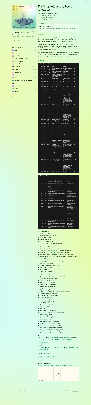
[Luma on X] (67, 390)
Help (25, 390)
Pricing (21, 390)
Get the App (75, 390)
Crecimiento (41, 347)
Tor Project (49, 347)
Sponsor (40, 356)
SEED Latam (42, 349)
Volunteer (48, 356)
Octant (60, 337)
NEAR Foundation (52, 337)
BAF (48, 349)
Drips (47, 339)
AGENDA (41, 60)
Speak (54, 356)
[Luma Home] (2, 2)
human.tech (54, 250)
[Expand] (24, 38)
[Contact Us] (70, 390)
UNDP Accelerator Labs (71, 347)
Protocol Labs (42, 337)
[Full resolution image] (58, 118)
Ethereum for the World (53, 341)
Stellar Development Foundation (63, 339)
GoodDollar (42, 341)
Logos (52, 339)
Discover (17, 390)
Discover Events (80, 2)
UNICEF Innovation (59, 347)
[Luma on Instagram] (65, 390)
